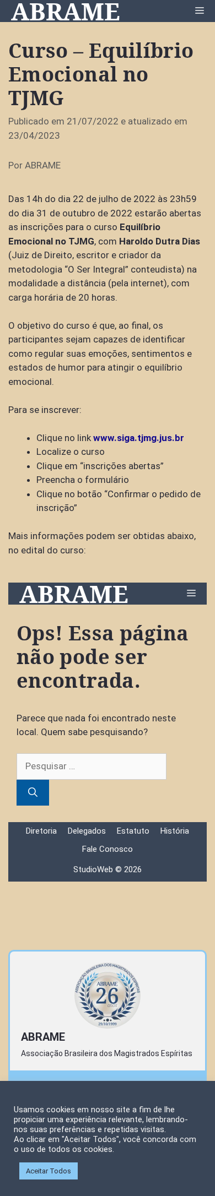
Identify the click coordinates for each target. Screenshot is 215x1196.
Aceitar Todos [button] (48, 1171)
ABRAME (65, 11)
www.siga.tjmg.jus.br (138, 437)
